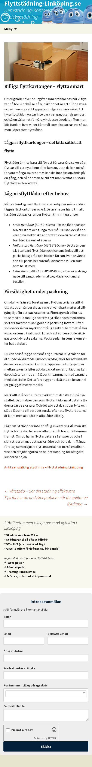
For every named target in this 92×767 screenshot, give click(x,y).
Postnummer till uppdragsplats (25, 685)
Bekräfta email (57, 634)
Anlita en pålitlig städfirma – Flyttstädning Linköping (43, 467)
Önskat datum (13, 651)
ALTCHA (52, 738)
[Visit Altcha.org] (54, 731)
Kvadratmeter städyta (19, 668)
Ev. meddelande (14, 706)
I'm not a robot (22, 730)
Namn (7, 617)
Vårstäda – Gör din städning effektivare (39, 491)
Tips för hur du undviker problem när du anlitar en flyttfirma (46, 500)
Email (7, 634)
